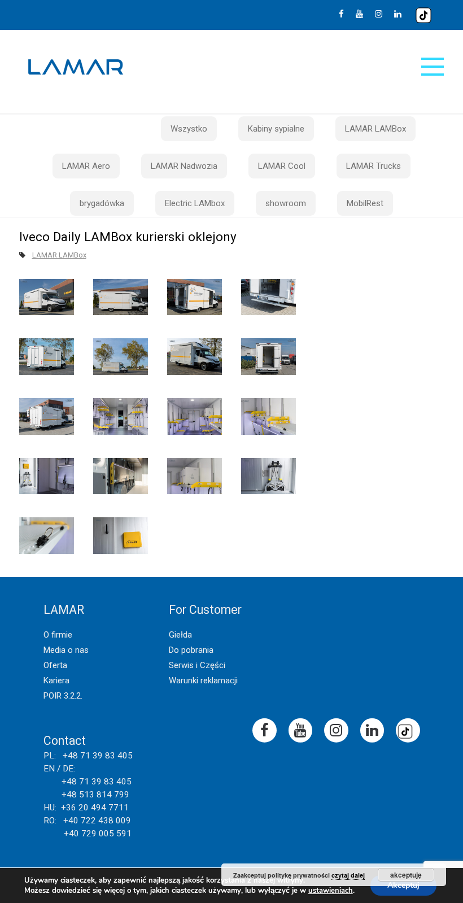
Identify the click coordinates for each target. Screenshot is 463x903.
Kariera (56, 680)
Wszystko (189, 129)
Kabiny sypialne (276, 129)
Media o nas (66, 650)
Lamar (75, 67)
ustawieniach (330, 890)
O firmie (57, 635)
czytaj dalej (348, 875)
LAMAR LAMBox (375, 129)
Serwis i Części (197, 665)
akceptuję (406, 875)
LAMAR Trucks (373, 166)
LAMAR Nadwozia (184, 166)
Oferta (55, 665)
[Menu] (432, 66)
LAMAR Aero (86, 166)
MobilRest (365, 203)
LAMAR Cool (281, 166)
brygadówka (102, 203)
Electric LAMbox (195, 203)
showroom (285, 203)
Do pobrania (191, 650)
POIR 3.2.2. (62, 696)
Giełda (180, 635)
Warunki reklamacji (203, 680)
